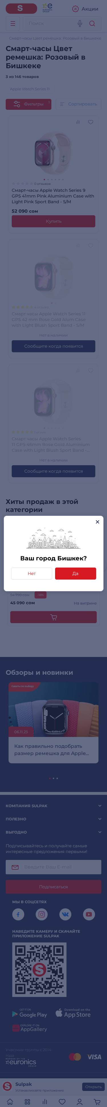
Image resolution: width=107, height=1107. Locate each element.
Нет (32, 573)
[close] (97, 521)
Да (75, 573)
